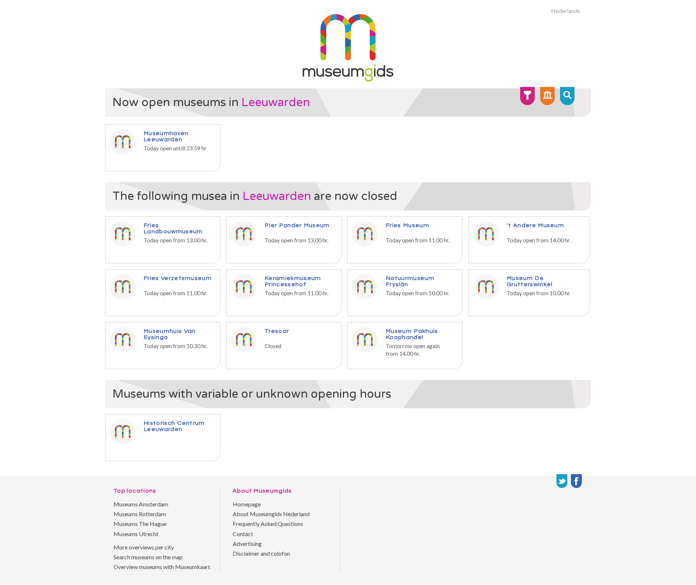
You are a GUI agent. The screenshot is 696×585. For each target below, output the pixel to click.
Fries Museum (407, 225)
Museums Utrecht (135, 533)
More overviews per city (143, 547)
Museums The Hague (139, 523)
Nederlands (565, 10)
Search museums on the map (148, 556)
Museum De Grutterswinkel (529, 281)
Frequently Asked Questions (268, 523)
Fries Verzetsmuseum (178, 278)
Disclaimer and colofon (261, 553)
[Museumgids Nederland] (348, 79)
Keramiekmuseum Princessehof (293, 281)
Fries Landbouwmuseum (173, 228)
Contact (243, 533)
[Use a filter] (527, 96)
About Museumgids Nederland (271, 513)
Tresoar (277, 331)
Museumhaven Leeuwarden (166, 136)
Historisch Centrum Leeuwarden (174, 426)
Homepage (247, 504)
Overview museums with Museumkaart (161, 566)
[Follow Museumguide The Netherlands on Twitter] (561, 481)
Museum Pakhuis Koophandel (412, 334)
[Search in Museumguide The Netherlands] (567, 96)
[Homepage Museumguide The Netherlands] (547, 96)
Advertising (247, 543)
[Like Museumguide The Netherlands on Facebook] (576, 481)
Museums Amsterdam (140, 504)
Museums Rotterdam (139, 513)
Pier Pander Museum (297, 225)
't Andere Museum (535, 225)
